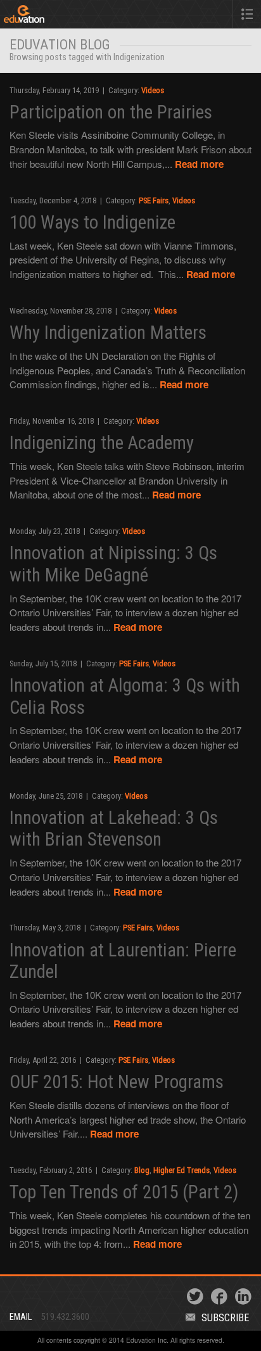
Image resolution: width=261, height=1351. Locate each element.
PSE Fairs (154, 200)
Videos (152, 90)
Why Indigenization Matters (108, 332)
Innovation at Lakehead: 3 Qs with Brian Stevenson (114, 829)
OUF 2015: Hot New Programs (117, 1082)
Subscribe (225, 1318)
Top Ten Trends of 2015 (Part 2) (124, 1192)
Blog (142, 1170)
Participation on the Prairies (111, 112)
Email (21, 1317)
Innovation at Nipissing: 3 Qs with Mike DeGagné (113, 564)
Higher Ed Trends (181, 1170)
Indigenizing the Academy (102, 443)
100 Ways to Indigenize (92, 222)
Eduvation (56, 16)
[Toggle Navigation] (247, 14)
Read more (199, 164)
